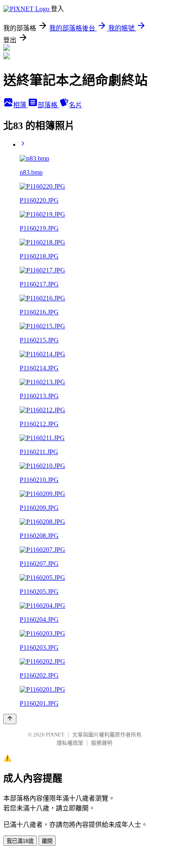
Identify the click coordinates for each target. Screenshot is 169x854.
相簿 (20, 105)
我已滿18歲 (20, 841)
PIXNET (55, 735)
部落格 (48, 105)
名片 (75, 105)
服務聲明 (101, 743)
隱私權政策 (70, 743)
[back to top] (9, 719)
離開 (47, 841)
